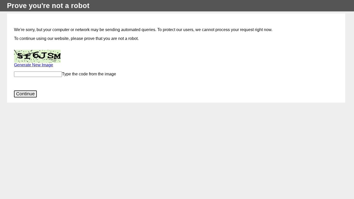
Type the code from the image (89, 74)
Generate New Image (33, 65)
